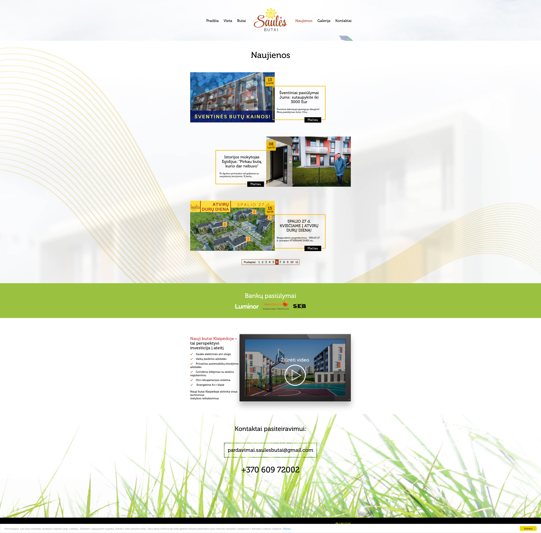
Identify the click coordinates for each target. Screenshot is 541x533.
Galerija (323, 21)
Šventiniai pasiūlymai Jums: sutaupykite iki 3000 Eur (299, 97)
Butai (241, 21)
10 (291, 262)
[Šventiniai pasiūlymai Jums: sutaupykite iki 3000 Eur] (232, 97)
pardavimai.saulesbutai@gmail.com (270, 450)
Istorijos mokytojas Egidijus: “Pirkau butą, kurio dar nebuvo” (242, 161)
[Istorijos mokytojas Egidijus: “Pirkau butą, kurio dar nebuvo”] (308, 161)
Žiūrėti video (295, 360)
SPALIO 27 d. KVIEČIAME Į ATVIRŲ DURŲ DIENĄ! (299, 226)
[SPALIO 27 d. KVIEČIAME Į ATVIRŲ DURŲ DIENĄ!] (232, 225)
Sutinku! (528, 528)
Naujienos (303, 21)
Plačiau (287, 528)
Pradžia (212, 21)
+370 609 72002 (270, 470)
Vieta (228, 21)
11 (296, 262)
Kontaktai (343, 21)
